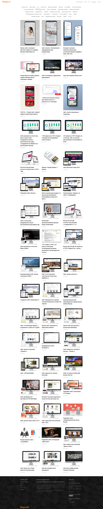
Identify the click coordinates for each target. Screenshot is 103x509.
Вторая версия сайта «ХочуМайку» (26, 440)
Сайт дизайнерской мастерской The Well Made (28, 398)
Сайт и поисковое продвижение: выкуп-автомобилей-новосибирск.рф (29, 222)
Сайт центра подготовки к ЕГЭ (29, 420)
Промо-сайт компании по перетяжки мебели (50, 326)
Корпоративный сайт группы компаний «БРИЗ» (29, 275)
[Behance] (71, 502)
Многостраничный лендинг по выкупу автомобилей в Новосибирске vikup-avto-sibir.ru (51, 196)
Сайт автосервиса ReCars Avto (72, 75)
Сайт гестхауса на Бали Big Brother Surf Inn (71, 374)
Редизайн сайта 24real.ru (28, 193)
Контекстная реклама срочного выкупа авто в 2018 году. (29, 169)
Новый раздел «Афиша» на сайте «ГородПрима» (71, 194)
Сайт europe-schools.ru (70, 274)
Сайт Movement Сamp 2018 (71, 167)
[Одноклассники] (71, 495)
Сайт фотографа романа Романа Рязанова (70, 469)
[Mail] (72, 502)
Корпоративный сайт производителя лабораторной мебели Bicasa (72, 302)
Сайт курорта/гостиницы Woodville (49, 374)
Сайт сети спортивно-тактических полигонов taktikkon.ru (49, 276)
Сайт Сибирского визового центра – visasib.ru (71, 350)
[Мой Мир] (72, 495)
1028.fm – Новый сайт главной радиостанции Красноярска (30, 113)
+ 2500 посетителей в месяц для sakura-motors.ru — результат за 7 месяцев (50, 99)
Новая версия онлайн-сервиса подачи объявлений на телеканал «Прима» (29, 77)
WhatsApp (50, 491)
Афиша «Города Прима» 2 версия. (50, 168)
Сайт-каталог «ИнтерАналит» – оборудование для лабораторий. (51, 50)
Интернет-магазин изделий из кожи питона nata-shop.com (51, 398)
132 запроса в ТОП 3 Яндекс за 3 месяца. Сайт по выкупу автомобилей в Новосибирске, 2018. (72, 138)
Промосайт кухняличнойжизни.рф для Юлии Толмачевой (50, 222)
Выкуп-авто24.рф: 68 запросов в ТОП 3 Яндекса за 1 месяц (72, 247)
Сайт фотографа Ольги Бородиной (49, 469)
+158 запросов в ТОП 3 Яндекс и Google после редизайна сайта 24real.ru (51, 138)
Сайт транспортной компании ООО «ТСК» (51, 421)
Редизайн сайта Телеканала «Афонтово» (50, 440)
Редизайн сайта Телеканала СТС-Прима (72, 392)
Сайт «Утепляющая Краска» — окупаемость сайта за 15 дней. (30, 326)
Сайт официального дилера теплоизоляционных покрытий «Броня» (51, 301)
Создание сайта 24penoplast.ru (29, 300)
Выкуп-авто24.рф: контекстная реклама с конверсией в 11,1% (70, 222)
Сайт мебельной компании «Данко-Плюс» (71, 445)
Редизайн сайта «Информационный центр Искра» (71, 420)
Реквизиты (71, 491)
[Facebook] (69, 502)
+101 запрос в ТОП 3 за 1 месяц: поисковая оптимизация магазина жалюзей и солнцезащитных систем (51, 248)
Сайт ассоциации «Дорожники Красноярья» (51, 76)
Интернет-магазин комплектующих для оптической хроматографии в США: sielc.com (72, 51)
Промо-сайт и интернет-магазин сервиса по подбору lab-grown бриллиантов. (29, 50)
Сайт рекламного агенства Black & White (28, 247)
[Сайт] (74, 502)
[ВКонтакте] (69, 495)
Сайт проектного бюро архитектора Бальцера (27, 469)
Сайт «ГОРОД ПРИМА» (27, 373)
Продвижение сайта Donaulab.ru (48, 346)
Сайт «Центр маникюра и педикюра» (71, 113)
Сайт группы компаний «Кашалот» (27, 350)
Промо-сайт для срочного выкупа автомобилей (71, 326)
